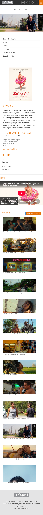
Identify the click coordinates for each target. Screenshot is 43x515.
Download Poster (9, 52)
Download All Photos (33, 213)
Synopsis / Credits (9, 39)
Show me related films (10, 149)
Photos (5, 46)
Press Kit (6, 49)
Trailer (5, 42)
